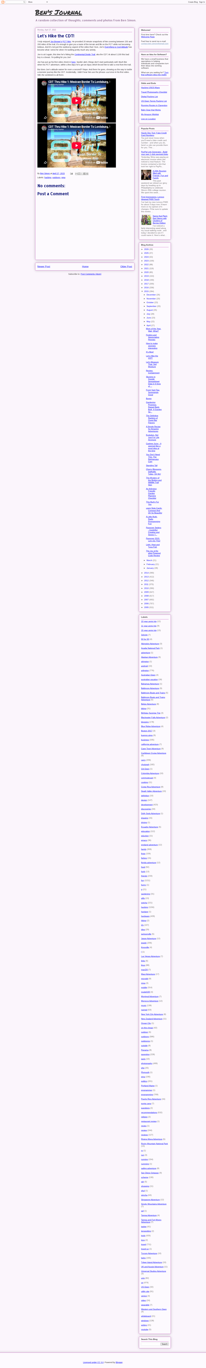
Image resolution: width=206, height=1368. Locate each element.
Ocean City (146, 1023)
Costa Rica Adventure (150, 787)
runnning (145, 1164)
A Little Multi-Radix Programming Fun (153, 520)
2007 (146, 599)
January (150, 568)
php (142, 1068)
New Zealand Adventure (151, 1019)
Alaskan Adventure (149, 657)
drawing (144, 818)
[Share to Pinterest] (87, 173)
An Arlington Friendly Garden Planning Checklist (151, 493)
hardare (144, 912)
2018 (146, 280)
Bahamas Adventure (150, 684)
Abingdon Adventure (150, 644)
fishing (144, 858)
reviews (144, 1135)
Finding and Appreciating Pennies (152, 337)
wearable (145, 1305)
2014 (146, 573)
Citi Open (145, 769)
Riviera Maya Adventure (151, 1139)
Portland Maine (148, 1086)
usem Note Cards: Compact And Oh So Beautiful (154, 510)
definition (145, 796)
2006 (146, 603)
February (151, 564)
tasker (144, 1226)
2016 (146, 287)
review (144, 1130)
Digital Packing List (149, 96)
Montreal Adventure (149, 996)
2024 (146, 257)
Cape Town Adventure (151, 748)
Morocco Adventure (149, 1001)
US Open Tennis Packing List (154, 101)
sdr (142, 1182)
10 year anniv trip (149, 621)
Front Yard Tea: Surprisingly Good (153, 392)
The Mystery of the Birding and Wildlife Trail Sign (154, 481)
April (149, 325)
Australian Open (148, 675)
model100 (145, 992)
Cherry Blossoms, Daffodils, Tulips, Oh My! (154, 471)
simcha (144, 1195)
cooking (144, 782)
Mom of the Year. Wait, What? (153, 330)
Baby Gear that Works (151, 110)
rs (142, 1150)
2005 (146, 607)
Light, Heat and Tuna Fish (153, 545)
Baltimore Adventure (150, 688)
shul (143, 1191)
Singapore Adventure (150, 1199)
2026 (146, 249)
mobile (144, 987)
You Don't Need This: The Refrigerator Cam (153, 458)
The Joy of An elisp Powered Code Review (153, 553)
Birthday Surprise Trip (150, 713)
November (151, 298)
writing (144, 1325)
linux (143, 965)
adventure (145, 653)
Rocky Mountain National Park (154, 1144)
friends (144, 876)
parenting (145, 1054)
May (149, 321)
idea (143, 929)
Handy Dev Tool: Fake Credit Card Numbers (154, 134)
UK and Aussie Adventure (152, 1267)
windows (145, 1320)
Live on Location (148, 119)
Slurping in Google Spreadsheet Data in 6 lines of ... (153, 381)
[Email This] (76, 173)
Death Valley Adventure (151, 791)
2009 (146, 592)
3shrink (144, 635)
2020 (146, 272)
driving (144, 822)
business (145, 740)
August (150, 310)
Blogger (119, 1362)
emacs (144, 840)
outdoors (56, 177)
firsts (143, 853)
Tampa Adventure (149, 1215)
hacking (47, 177)
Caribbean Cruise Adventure (153, 753)
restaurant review (149, 1121)
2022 (146, 264)
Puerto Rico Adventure (151, 1099)
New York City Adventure (152, 1014)
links (143, 961)
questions (145, 1108)
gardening (145, 894)
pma (63, 177)
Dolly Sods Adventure (150, 813)
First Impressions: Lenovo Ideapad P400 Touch (152, 198)
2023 (146, 261)
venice (144, 1296)
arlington (145, 670)
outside (144, 1045)
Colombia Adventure (150, 773)
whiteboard (146, 1316)
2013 (146, 577)
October (150, 302)
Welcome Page (148, 37)
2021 (146, 268)
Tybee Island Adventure (151, 1262)
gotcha (144, 903)
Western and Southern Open (154, 1309)
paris (143, 1059)
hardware (145, 916)
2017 (146, 284)
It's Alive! (150, 352)
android (144, 666)
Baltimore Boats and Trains (153, 693)
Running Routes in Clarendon (154, 105)
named (144, 1010)
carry (143, 760)
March (150, 560)
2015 (146, 291)
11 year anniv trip (148, 626)
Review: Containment (152, 371)
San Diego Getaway (150, 1173)
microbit (144, 978)
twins (143, 1258)
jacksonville (146, 934)
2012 (146, 580)
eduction (145, 836)
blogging (145, 722)
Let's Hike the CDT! (152, 357)
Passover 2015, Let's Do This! (153, 539)
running (144, 1159)
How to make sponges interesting (152, 345)
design (144, 800)
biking (143, 708)
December (151, 295)
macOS (144, 970)
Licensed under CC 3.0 (93, 1362)
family (143, 849)
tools (143, 1235)
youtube (144, 1329)
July (149, 314)
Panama (145, 1050)
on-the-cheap (147, 1028)
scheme (144, 1177)
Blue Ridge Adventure (150, 726)
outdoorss (145, 1041)
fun (142, 880)
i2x (142, 925)
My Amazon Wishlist (150, 114)
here (73, 62)
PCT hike (67, 41)
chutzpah (145, 764)
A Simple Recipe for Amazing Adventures (153, 428)
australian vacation (149, 679)
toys (143, 1240)
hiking (143, 920)
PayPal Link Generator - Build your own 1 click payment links (154, 153)
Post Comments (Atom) (91, 274)
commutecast (147, 778)
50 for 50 (145, 639)
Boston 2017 (146, 731)
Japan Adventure (148, 938)
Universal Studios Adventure (153, 1271)
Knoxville (145, 947)
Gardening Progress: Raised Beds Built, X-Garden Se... (154, 407)
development (147, 804)
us (142, 1282)
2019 (146, 276)
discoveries (146, 809)
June (149, 318)
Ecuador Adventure (149, 827)
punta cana (146, 1103)
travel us (145, 1249)
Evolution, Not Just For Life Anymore (152, 437)
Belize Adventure (148, 704)
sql (142, 1211)
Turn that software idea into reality (154, 73)
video (143, 1300)
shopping (145, 1186)
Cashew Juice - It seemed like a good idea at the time (153, 447)
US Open (145, 1287)
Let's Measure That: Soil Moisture (152, 364)
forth (143, 871)
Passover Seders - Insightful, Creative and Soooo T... (153, 531)
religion (144, 1117)
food (143, 867)
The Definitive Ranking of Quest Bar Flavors (152, 419)
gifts (143, 898)
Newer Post (43, 266)
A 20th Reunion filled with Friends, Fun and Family (160, 174)
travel (143, 1244)
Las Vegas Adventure (150, 956)
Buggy (149, 398)
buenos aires (147, 735)
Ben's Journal (58, 12)
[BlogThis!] (79, 173)
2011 (146, 584)
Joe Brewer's (56, 41)
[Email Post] (71, 173)
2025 (146, 253)
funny (143, 885)
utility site (145, 1291)
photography (146, 1063)
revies (143, 1126)
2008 (146, 596)
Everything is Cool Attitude (116, 47)
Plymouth (145, 1072)
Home (85, 266)
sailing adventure (148, 1168)
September (152, 306)
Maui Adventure (148, 974)
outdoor (144, 1032)
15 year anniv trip (149, 630)
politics (144, 1081)
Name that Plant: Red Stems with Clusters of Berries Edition (160, 219)
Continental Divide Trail (85, 54)
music (143, 1005)
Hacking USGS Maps (150, 87)
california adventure (150, 744)
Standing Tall (151, 465)
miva (143, 983)
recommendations (149, 1112)
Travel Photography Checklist (154, 92)
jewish (144, 943)
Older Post (126, 266)
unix (143, 1278)
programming (147, 1094)
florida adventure (148, 862)
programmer (146, 1090)
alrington (145, 661)
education (145, 831)
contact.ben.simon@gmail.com (154, 43)
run (142, 1155)
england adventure (149, 845)
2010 (146, 588)
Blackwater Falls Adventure (153, 717)
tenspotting (146, 1231)
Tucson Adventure (149, 1253)
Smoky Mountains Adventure (153, 1204)
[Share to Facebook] (84, 173)
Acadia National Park (150, 648)
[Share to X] (81, 173)
